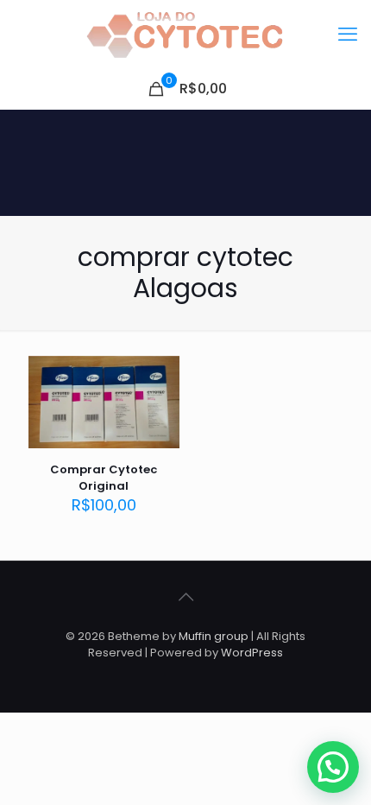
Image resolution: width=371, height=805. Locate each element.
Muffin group (213, 636)
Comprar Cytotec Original (103, 477)
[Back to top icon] (185, 597)
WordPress (252, 652)
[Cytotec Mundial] (185, 34)
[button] (333, 767)
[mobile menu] (347, 34)
